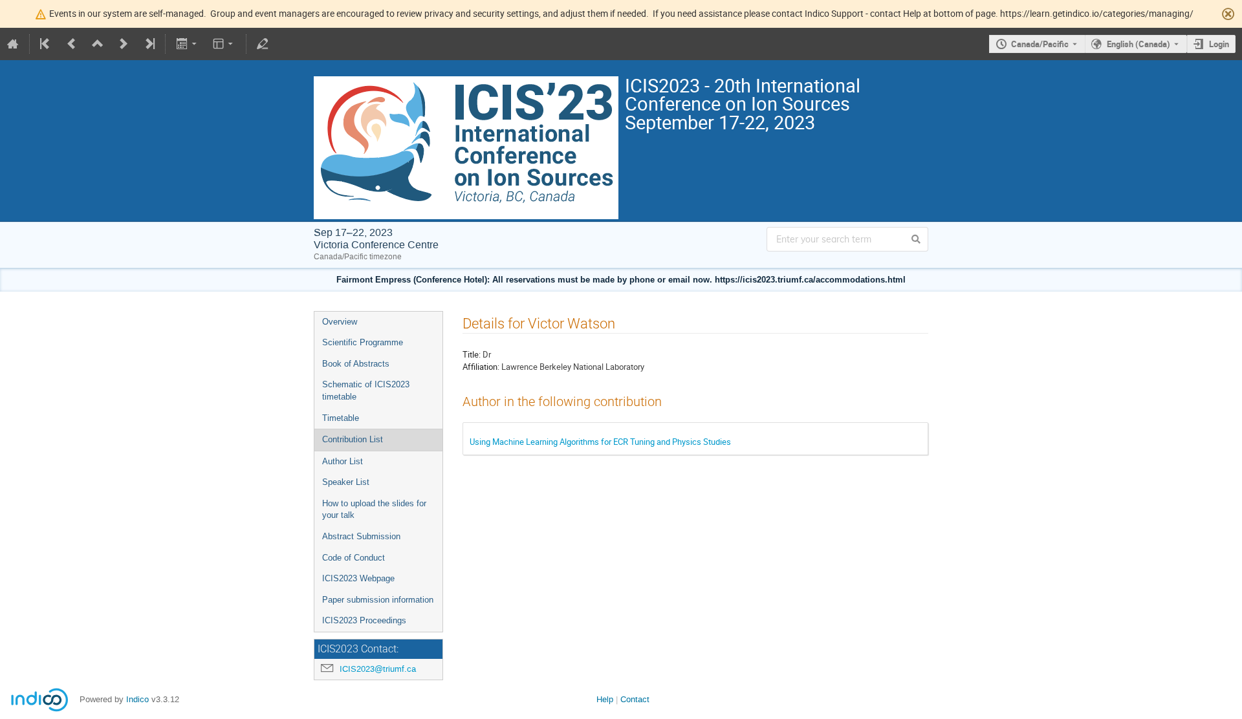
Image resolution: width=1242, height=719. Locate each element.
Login (1219, 44)
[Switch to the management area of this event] (263, 44)
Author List (342, 461)
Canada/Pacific (1040, 44)
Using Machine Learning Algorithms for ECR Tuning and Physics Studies (600, 441)
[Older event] (72, 44)
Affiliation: (481, 366)
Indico (137, 699)
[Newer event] (123, 44)
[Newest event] (149, 44)
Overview (339, 322)
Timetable (340, 418)
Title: (472, 354)
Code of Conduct (353, 558)
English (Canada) (1138, 44)
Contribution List (352, 439)
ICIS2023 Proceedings (364, 620)
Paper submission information (377, 600)
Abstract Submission (361, 536)
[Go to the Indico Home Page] (13, 44)
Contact (634, 699)
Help (604, 699)
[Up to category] (98, 44)
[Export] (187, 44)
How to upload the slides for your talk (374, 509)
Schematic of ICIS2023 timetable (365, 391)
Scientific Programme (362, 342)
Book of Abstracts (355, 364)
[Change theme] (224, 44)
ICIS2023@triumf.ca (378, 668)
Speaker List (345, 482)
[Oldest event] (46, 44)
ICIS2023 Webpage (358, 578)
